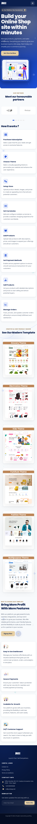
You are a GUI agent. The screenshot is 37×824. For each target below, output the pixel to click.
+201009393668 (10, 786)
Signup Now (8, 633)
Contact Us (5, 767)
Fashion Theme (18, 514)
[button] (13, 120)
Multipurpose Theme (18, 557)
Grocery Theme (18, 343)
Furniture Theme (18, 471)
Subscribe (29, 803)
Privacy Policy (6, 770)
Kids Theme (18, 428)
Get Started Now (10, 53)
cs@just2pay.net (10, 789)
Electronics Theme (18, 386)
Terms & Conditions (8, 773)
